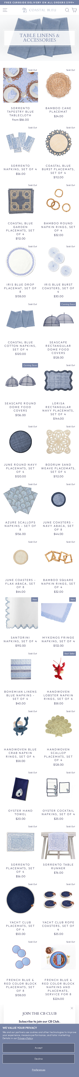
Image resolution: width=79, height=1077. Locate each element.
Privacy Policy (25, 1038)
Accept (38, 1047)
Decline (39, 1058)
